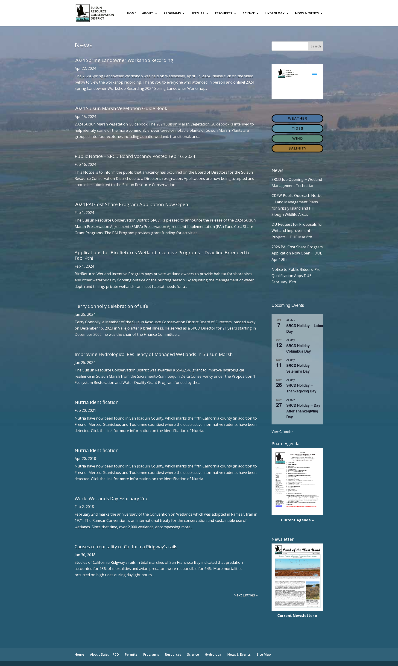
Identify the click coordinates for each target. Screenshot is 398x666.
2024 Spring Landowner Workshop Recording (124, 60)
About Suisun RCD (104, 654)
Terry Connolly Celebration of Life (111, 306)
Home (131, 13)
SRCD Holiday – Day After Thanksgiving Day (303, 411)
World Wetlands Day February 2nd (112, 498)
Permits (197, 13)
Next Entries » (246, 595)
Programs (172, 13)
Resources (223, 13)
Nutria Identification (97, 402)
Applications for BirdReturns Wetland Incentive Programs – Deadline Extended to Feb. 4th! (163, 255)
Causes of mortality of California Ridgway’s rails (126, 546)
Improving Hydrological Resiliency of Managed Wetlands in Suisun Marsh (154, 354)
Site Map (264, 654)
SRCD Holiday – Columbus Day (299, 348)
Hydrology (274, 13)
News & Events (307, 13)
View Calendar (282, 431)
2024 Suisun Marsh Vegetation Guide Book (121, 108)
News (278, 170)
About (147, 13)
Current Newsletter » (297, 615)
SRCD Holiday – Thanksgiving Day (301, 388)
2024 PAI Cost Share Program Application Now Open (131, 204)
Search (316, 46)
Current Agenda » (297, 520)
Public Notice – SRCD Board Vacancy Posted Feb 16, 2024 (135, 156)
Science (249, 13)
